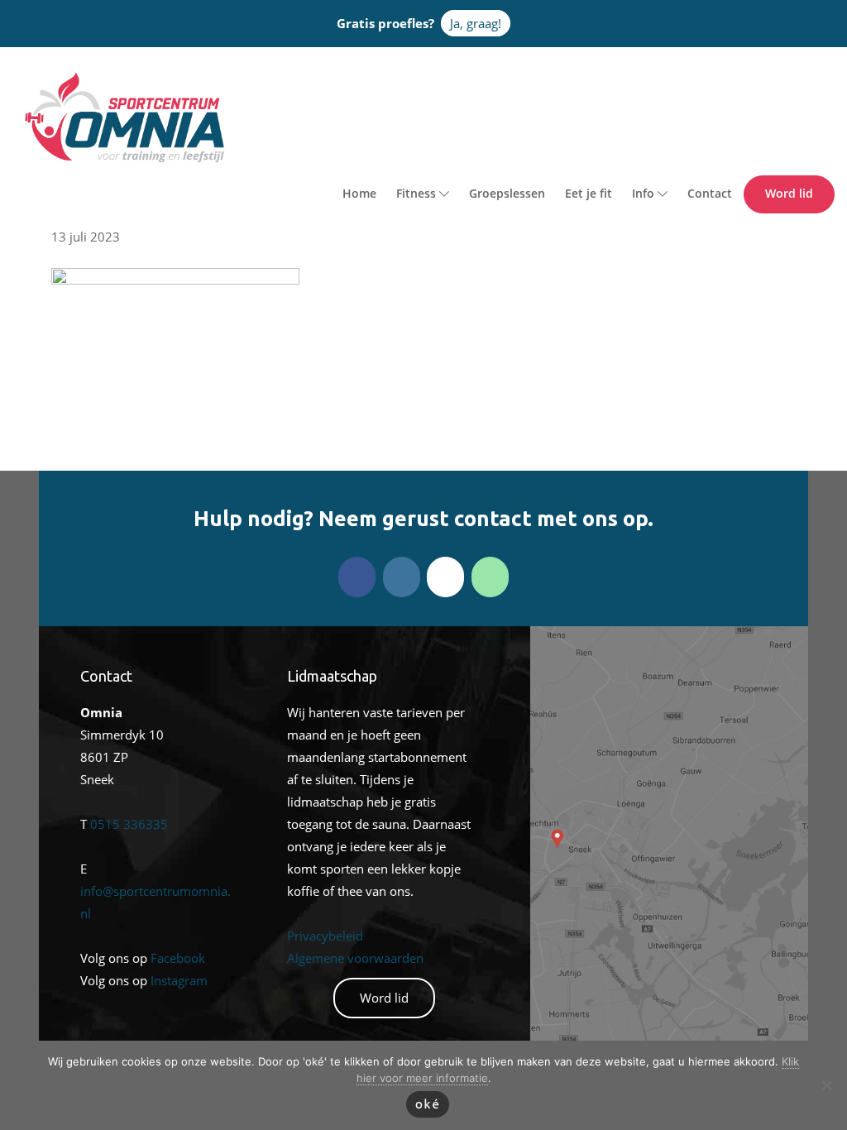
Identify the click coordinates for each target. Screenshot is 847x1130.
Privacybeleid (325, 935)
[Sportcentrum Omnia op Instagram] (401, 577)
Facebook (178, 958)
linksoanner (563, 637)
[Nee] (826, 1085)
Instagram (179, 980)
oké (428, 1104)
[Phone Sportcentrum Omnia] (490, 577)
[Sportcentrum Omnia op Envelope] (445, 577)
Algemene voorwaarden (355, 958)
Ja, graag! (475, 23)
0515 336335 (129, 824)
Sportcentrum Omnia (45, 75)
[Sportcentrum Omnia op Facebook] (357, 577)
